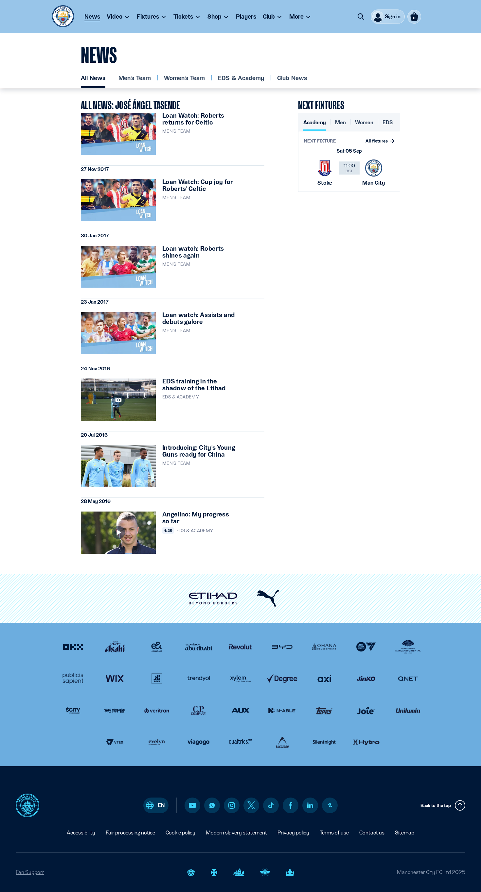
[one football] (330, 805)
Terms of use (334, 832)
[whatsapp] (212, 805)
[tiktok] (271, 805)
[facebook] (291, 805)
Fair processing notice (130, 832)
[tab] (314, 125)
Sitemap (404, 832)
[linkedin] (310, 805)
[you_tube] (192, 805)
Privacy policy (293, 832)
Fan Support (30, 872)
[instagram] (231, 805)
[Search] (361, 16)
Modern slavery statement (236, 832)
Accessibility (81, 832)
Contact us (371, 832)
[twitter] (251, 805)
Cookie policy (180, 832)
